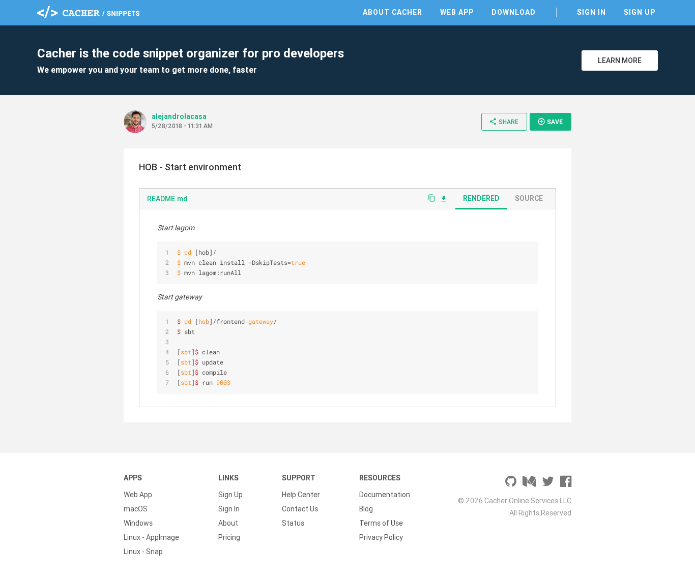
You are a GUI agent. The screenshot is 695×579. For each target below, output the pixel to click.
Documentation (384, 494)
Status (293, 523)
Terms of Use (381, 523)
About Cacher (392, 12)
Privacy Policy (381, 537)
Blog (366, 508)
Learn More (620, 60)
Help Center (301, 494)
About (228, 523)
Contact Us (300, 508)
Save (550, 121)
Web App (457, 12)
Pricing (229, 537)
